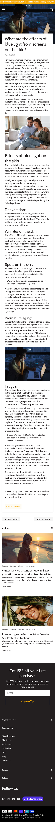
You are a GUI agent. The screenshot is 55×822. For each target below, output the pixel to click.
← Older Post (11, 519)
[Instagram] (8, 799)
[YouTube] (18, 799)
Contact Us (6, 760)
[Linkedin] (13, 799)
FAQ (3, 752)
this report (41, 77)
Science (8, 506)
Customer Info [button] (7, 728)
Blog (4, 756)
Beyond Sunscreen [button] (9, 720)
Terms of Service (25, 815)
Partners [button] (5, 770)
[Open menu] (6, 9)
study (15, 491)
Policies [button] (5, 778)
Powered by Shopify (32, 818)
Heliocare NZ (8, 815)
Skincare (17, 506)
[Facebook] (3, 799)
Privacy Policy (7, 818)
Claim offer (27, 701)
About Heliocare (8, 736)
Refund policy (19, 818)
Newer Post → (43, 519)
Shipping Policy (38, 815)
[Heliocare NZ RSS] (52, 528)
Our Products (7, 744)
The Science (7, 740)
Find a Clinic (6, 748)
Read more (6, 587)
